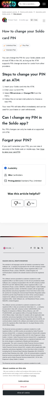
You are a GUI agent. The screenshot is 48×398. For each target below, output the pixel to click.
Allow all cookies (23, 393)
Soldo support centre (10, 12)
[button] (8, 248)
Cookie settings (23, 381)
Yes (32, 203)
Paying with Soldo (26, 12)
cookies (25, 376)
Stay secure (17, 14)
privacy (33, 376)
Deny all (23, 387)
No (19, 203)
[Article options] (44, 20)
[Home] (9, 4)
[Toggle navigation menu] (44, 4)
